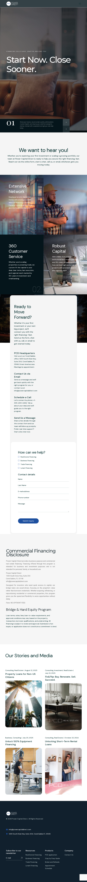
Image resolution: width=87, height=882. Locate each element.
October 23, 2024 (72, 738)
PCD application (51, 855)
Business (8, 738)
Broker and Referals (52, 862)
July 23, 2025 (50, 673)
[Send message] (21, 858)
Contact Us (69, 855)
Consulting (9, 670)
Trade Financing (31, 862)
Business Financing (33, 858)
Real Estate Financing (34, 855)
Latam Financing (32, 866)
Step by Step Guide (52, 858)
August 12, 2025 (31, 670)
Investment (58, 670)
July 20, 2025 (28, 738)
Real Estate (18, 670)
